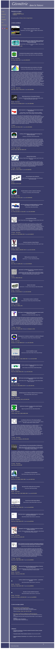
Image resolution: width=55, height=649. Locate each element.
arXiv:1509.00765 (29, 197)
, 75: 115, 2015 (18, 211)
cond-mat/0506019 (30, 585)
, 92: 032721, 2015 (16, 197)
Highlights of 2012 (31, 328)
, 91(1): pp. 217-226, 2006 (18, 573)
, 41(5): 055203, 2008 (19, 493)
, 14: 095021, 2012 (16, 305)
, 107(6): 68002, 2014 (17, 234)
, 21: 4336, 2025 (16, 34)
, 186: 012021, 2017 (18, 149)
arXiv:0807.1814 (32, 479)
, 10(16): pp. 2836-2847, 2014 (18, 249)
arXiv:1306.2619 (29, 263)
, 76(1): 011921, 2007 (17, 521)
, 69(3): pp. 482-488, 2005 (18, 597)
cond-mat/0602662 (30, 559)
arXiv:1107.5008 (34, 358)
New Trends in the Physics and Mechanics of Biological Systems (25, 613)
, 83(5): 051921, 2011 (17, 371)
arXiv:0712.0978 (34, 493)
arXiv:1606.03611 (28, 169)
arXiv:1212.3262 (28, 291)
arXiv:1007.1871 (31, 385)
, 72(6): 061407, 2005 (17, 585)
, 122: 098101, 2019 (17, 103)
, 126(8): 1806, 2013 (16, 277)
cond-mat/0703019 (30, 507)
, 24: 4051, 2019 (17, 89)
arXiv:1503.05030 (32, 211)
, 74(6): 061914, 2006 (17, 559)
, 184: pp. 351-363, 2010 (20, 399)
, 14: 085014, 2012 (16, 328)
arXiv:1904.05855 (31, 89)
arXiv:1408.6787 (31, 234)
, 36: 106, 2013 (16, 291)
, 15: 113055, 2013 (16, 263)
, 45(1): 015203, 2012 (19, 358)
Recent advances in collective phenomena (21, 607)
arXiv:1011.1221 (29, 371)
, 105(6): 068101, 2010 (18, 385)
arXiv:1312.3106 (32, 249)
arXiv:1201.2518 (30, 342)
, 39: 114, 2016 (16, 169)
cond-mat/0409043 (33, 597)
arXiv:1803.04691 (31, 103)
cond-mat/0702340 (30, 521)
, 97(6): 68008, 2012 (17, 342)
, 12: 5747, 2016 (16, 183)
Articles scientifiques (17, 13)
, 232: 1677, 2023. (24, 611)
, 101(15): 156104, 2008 (18, 479)
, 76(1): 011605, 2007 (17, 507)
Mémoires (15, 14)
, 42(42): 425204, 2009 (19, 413)
